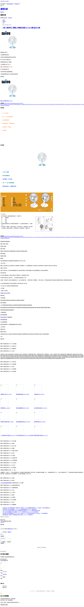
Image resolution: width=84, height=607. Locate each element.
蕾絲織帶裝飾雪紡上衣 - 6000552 (22, 394)
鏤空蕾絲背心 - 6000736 (5, 408)
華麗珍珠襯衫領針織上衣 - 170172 (41, 435)
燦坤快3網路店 (3, 317)
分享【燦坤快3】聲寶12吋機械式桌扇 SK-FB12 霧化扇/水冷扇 (21, 27)
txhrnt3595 (2, 522)
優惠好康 (4, 9)
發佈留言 (2, 543)
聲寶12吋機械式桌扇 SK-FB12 (6, 100)
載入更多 (2, 536)
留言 (11, 528)
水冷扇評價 (31, 435)
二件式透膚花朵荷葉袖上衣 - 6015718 (8, 435)
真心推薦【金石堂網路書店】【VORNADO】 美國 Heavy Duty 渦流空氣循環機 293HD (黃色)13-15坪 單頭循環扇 (25, 513)
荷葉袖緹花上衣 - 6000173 (39, 394)
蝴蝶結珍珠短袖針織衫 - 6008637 (7, 421)
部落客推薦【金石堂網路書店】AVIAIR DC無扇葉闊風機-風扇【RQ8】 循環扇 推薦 (19, 509)
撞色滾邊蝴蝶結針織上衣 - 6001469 (23, 421)
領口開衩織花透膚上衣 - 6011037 (40, 408)
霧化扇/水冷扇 (5, 293)
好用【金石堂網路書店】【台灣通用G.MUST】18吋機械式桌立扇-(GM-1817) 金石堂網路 (20, 512)
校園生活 (9, 532)
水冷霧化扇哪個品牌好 (5, 482)
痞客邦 (9, 528)
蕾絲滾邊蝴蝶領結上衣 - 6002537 (22, 408)
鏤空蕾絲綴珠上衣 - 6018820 (39, 421)
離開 (6, 604)
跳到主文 (2, 12)
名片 (4, 22)
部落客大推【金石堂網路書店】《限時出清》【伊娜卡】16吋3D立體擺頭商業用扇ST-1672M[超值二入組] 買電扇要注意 (26, 507)
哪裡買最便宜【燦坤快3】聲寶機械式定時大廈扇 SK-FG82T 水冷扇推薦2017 (18, 514)
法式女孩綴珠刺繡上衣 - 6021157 (22, 435)
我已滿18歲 (3, 604)
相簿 (4, 20)
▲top (1, 534)
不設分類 (10, 17)
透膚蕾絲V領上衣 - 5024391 (6, 394)
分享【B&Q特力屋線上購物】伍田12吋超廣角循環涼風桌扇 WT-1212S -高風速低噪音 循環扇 (21, 510)
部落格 (4, 21)
